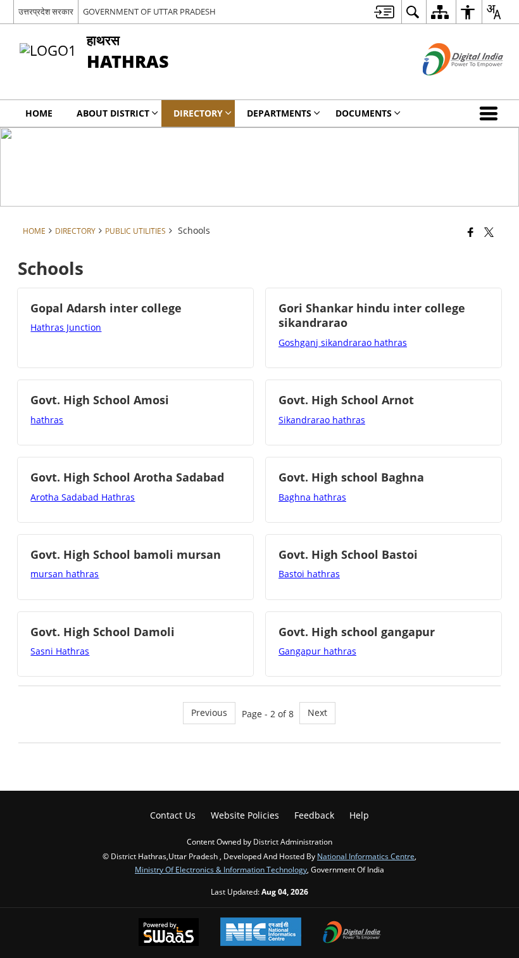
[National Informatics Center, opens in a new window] (261, 933)
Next (317, 712)
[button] (491, 113)
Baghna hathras (312, 497)
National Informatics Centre (366, 856)
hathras (46, 420)
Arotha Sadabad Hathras (82, 497)
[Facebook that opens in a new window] (470, 232)
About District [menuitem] (113, 113)
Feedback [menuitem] (314, 815)
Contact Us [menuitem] (173, 815)
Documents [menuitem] (363, 113)
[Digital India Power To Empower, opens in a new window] (352, 933)
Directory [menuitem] (198, 113)
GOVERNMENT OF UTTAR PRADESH (149, 11)
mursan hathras (64, 574)
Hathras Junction (65, 327)
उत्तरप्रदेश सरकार (45, 11)
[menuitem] (384, 11)
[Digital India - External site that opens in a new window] (447, 86)
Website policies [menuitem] (245, 815)
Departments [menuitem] (279, 113)
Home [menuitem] (39, 113)
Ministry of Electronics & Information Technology (221, 869)
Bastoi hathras (309, 574)
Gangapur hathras (317, 651)
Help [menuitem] (359, 815)
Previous (209, 712)
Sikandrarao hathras (321, 420)
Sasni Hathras (59, 651)
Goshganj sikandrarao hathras (342, 342)
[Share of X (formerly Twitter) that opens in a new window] (489, 232)
